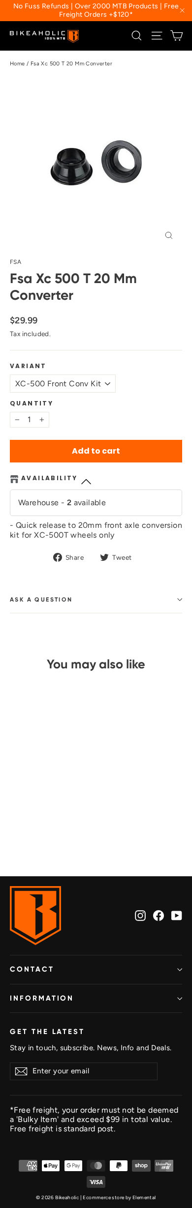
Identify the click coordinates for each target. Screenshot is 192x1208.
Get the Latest (47, 1031)
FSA (15, 262)
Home (17, 63)
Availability (49, 478)
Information (42, 998)
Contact (32, 969)
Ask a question (41, 599)
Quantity (31, 403)
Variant (28, 366)
